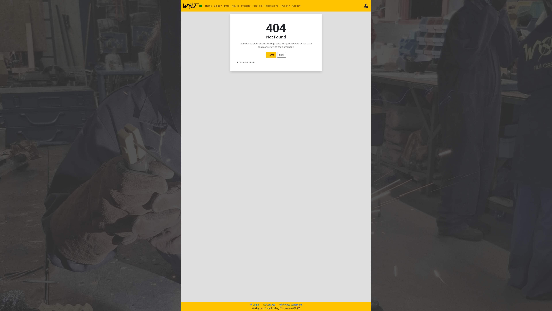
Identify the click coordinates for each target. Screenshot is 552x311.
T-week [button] (284, 5)
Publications (271, 5)
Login (255, 304)
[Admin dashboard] (365, 5)
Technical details (247, 62)
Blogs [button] (217, 5)
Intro (227, 5)
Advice (235, 5)
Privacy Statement (292, 304)
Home (208, 5)
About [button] (295, 5)
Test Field (257, 5)
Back (281, 54)
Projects (245, 5)
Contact (270, 304)
